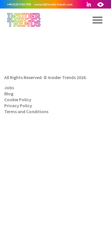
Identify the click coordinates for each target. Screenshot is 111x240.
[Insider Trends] (24, 26)
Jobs (9, 87)
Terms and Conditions (26, 111)
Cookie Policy (17, 99)
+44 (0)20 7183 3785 (19, 4)
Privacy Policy (18, 105)
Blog (8, 93)
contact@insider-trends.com (53, 4)
